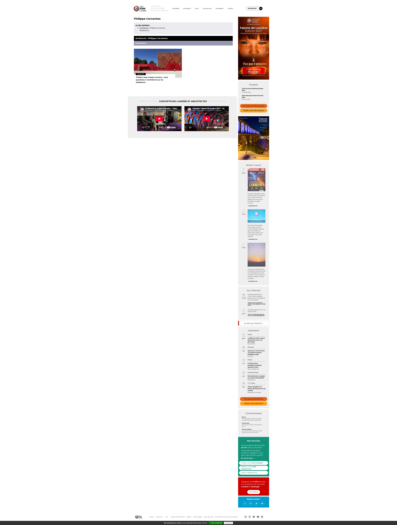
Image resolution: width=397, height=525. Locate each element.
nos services (207, 8)
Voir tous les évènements (253, 399)
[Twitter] (256, 504)
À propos (151, 517)
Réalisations (144, 30)
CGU (167, 517)
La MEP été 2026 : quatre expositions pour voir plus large (256, 340)
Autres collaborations (249, 473)
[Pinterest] (245, 517)
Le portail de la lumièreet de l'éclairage (159, 8)
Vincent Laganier (247, 429)
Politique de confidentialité (178, 517)
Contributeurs (159, 517)
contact (230, 8)
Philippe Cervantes (152, 28)
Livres (197, 8)
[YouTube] (262, 504)
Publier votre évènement (253, 403)
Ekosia (244, 417)
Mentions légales (197, 517)
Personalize (228, 523)
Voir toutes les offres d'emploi (253, 106)
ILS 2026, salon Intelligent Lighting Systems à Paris (254, 365)
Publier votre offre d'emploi (253, 110)
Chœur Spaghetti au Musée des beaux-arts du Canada (256, 388)
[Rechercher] (260, 8)
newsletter (219, 8)
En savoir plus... (253, 205)
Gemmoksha (245, 423)
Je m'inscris (253, 492)
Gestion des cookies (209, 517)
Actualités (175, 8)
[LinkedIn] (251, 504)
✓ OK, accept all (216, 523)
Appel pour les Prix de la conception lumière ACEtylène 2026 (256, 304)
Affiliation (189, 517)
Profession (187, 8)
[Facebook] (245, 504)
